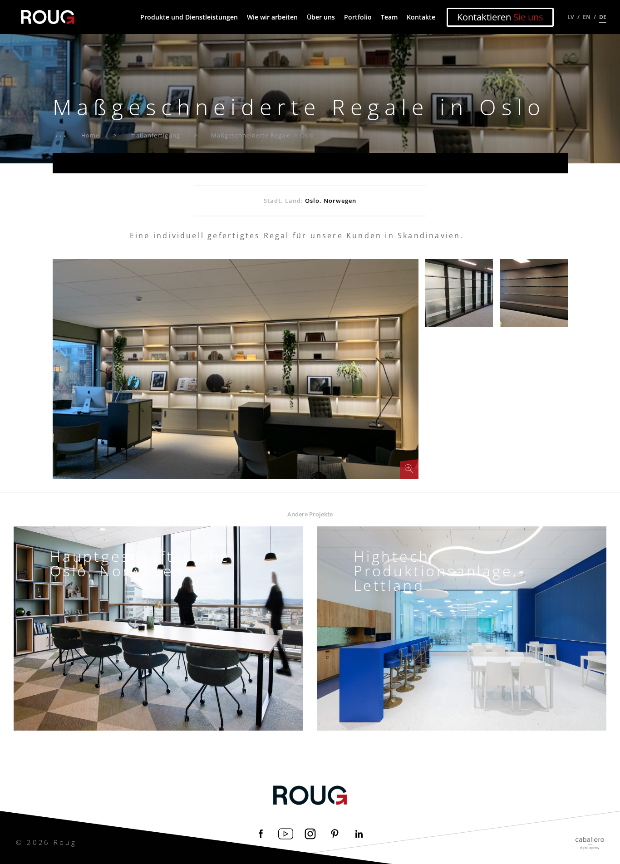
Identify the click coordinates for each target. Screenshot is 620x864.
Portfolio (358, 17)
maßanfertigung (155, 135)
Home (90, 135)
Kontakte (421, 17)
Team (389, 17)
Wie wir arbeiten (272, 17)
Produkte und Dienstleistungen (189, 17)
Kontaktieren (500, 17)
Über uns (321, 17)
